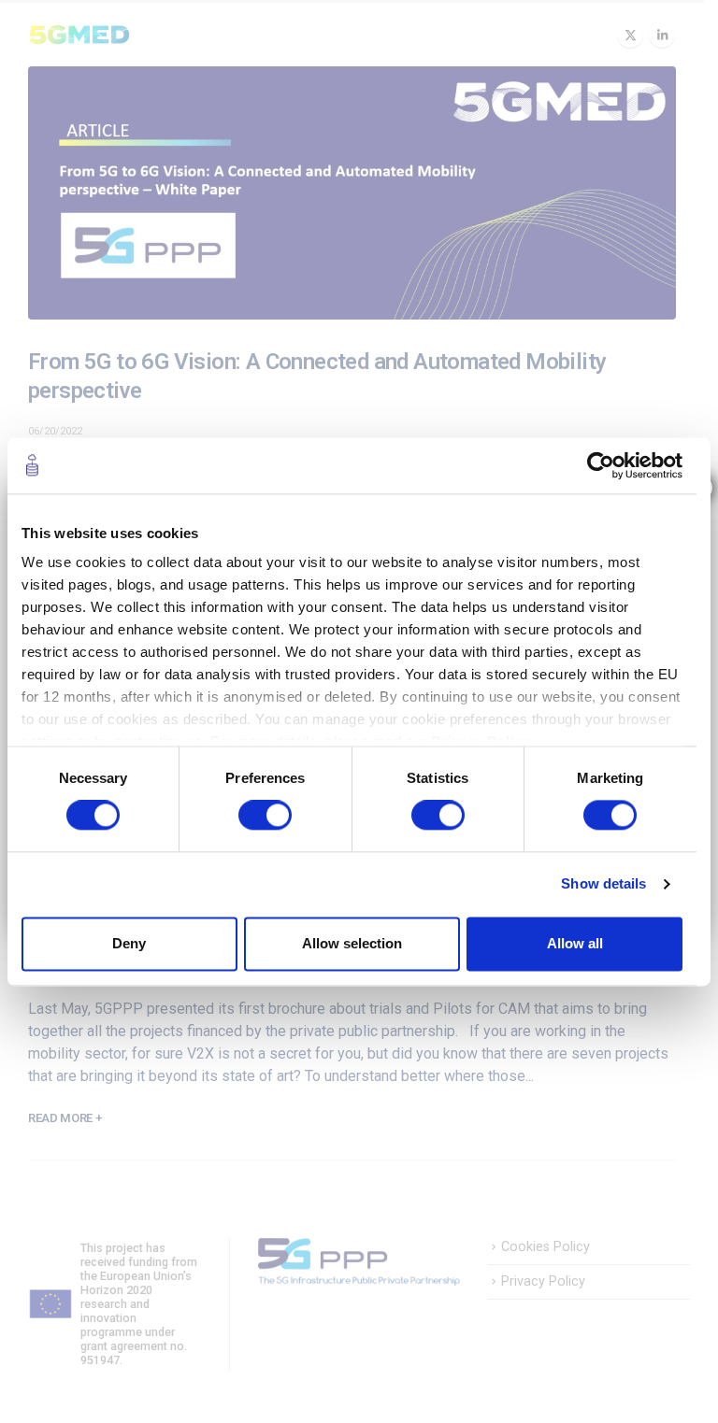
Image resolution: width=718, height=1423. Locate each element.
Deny (129, 943)
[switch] (265, 816)
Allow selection (352, 943)
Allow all (575, 943)
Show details (603, 884)
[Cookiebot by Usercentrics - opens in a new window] (600, 465)
